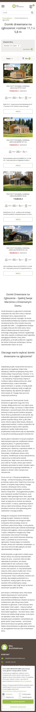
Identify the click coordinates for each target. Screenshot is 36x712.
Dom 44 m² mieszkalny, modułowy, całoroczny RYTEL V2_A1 (18, 87)
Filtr (26, 58)
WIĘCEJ (18, 111)
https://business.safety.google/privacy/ (14, 691)
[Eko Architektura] (18, 6)
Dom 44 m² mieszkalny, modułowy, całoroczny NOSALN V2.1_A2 (18, 249)
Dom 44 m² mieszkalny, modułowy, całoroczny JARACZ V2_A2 (18, 195)
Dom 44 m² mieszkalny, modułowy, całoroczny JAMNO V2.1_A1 (18, 141)
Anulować (26, 49)
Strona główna (7, 18)
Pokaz (8, 58)
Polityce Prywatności (25, 681)
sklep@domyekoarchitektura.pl (15, 658)
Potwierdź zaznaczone (18, 707)
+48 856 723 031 (10, 662)
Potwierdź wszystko (18, 702)
